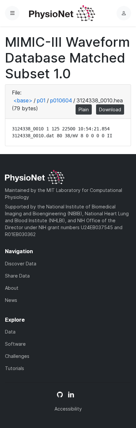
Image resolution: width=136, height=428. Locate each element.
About (11, 288)
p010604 (61, 100)
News (11, 300)
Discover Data (20, 263)
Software (15, 344)
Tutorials (14, 368)
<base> (22, 100)
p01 (41, 100)
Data (10, 331)
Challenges (17, 356)
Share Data (17, 276)
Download (110, 109)
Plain (84, 109)
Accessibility (68, 409)
